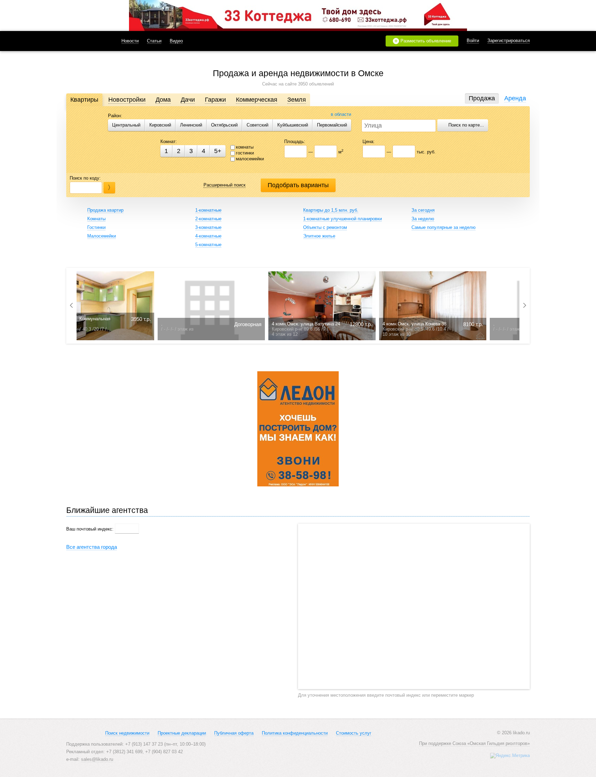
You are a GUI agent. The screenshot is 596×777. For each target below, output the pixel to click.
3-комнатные (208, 227)
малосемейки (250, 158)
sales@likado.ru (97, 759)
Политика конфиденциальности (295, 733)
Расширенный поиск (224, 185)
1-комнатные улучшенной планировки (342, 218)
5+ (217, 151)
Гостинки (96, 227)
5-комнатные (208, 244)
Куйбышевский (292, 125)
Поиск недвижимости (127, 733)
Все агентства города (91, 547)
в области (341, 114)
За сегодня (423, 210)
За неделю (422, 218)
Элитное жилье (319, 236)
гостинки (245, 152)
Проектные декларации (182, 733)
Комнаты (96, 218)
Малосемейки (101, 236)
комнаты (245, 147)
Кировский (160, 125)
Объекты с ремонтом (325, 227)
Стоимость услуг (353, 733)
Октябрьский (224, 125)
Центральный (126, 125)
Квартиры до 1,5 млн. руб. (330, 210)
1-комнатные (208, 210)
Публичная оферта (234, 733)
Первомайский (332, 125)
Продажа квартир (105, 210)
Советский (257, 125)
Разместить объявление (422, 41)
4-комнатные (208, 236)
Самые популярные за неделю (443, 227)
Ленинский (191, 125)
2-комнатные (208, 218)
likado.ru (85, 41)
